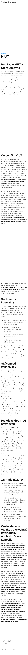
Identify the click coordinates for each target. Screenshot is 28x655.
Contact (5, 643)
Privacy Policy (7, 641)
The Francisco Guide (8, 2)
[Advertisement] (14, 27)
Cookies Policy (7, 640)
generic (3, 53)
